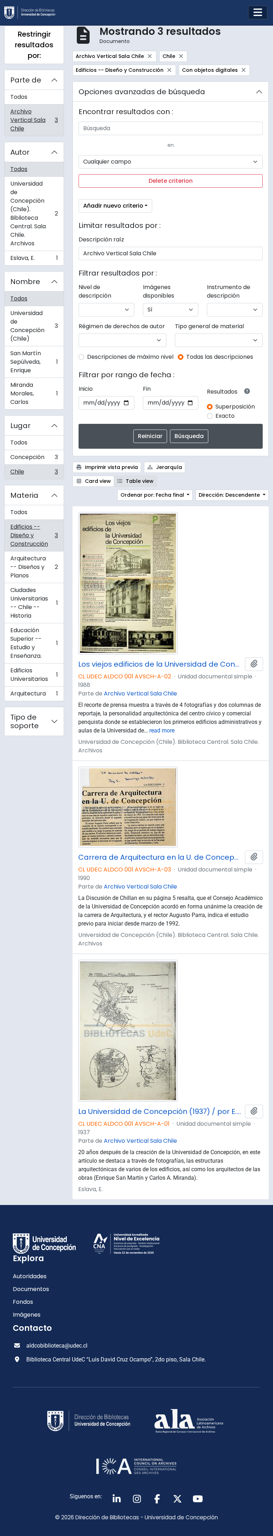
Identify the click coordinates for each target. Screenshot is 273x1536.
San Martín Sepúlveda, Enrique (34, 361)
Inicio (86, 389)
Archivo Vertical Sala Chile (34, 120)
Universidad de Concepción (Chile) (34, 326)
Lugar (20, 426)
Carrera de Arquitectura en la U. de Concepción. (160, 857)
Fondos (23, 1302)
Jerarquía (168, 467)
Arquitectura (34, 695)
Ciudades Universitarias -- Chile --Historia (34, 603)
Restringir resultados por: (34, 44)
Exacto (225, 416)
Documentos (31, 1289)
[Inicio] (32, 13)
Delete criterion (171, 181)
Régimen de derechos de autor (122, 326)
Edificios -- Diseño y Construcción (34, 535)
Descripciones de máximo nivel (130, 357)
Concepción (34, 459)
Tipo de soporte (24, 721)
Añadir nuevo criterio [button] (113, 206)
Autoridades (30, 1276)
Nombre (25, 282)
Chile (34, 473)
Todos (18, 97)
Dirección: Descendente (230, 494)
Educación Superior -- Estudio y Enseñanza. (34, 643)
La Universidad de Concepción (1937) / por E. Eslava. (160, 1111)
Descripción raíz (101, 239)
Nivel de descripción (95, 291)
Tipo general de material (209, 326)
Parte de (25, 80)
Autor (20, 152)
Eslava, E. (34, 259)
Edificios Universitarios (34, 674)
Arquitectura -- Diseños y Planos (34, 567)
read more (162, 730)
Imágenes (27, 1315)
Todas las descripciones (219, 357)
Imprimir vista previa (111, 467)
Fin (147, 389)
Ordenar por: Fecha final (153, 494)
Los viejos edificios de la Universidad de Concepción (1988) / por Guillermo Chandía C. (160, 664)
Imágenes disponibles (158, 291)
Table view (139, 481)
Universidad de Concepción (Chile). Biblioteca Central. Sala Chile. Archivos (34, 213)
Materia (24, 495)
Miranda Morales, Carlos (34, 393)
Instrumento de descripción (228, 291)
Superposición (235, 406)
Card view (97, 481)
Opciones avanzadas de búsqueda (142, 92)
